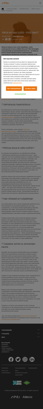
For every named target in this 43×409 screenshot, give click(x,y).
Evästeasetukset (20, 94)
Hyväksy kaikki (30, 88)
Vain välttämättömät (14, 88)
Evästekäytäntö (17, 83)
